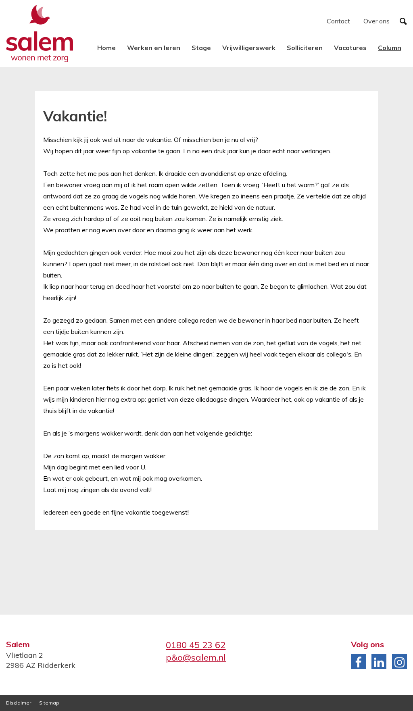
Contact (338, 21)
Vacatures (350, 48)
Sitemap (49, 703)
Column (389, 48)
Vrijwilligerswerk (248, 48)
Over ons (376, 21)
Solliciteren (305, 48)
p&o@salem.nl (196, 657)
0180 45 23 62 (195, 645)
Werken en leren (153, 48)
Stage (201, 48)
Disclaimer (18, 703)
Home (106, 48)
